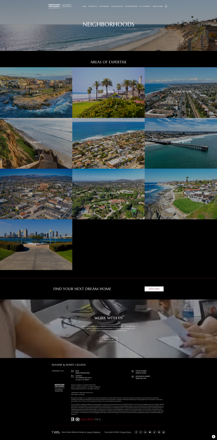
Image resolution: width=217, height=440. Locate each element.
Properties (92, 6)
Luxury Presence (93, 432)
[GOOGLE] (159, 432)
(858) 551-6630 (141, 373)
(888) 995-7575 (141, 378)
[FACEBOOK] (136, 432)
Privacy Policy (125, 432)
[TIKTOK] (154, 432)
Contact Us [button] (108, 339)
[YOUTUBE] (150, 432)
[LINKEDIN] (145, 432)
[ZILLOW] (163, 432)
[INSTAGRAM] (140, 432)
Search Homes (154, 289)
